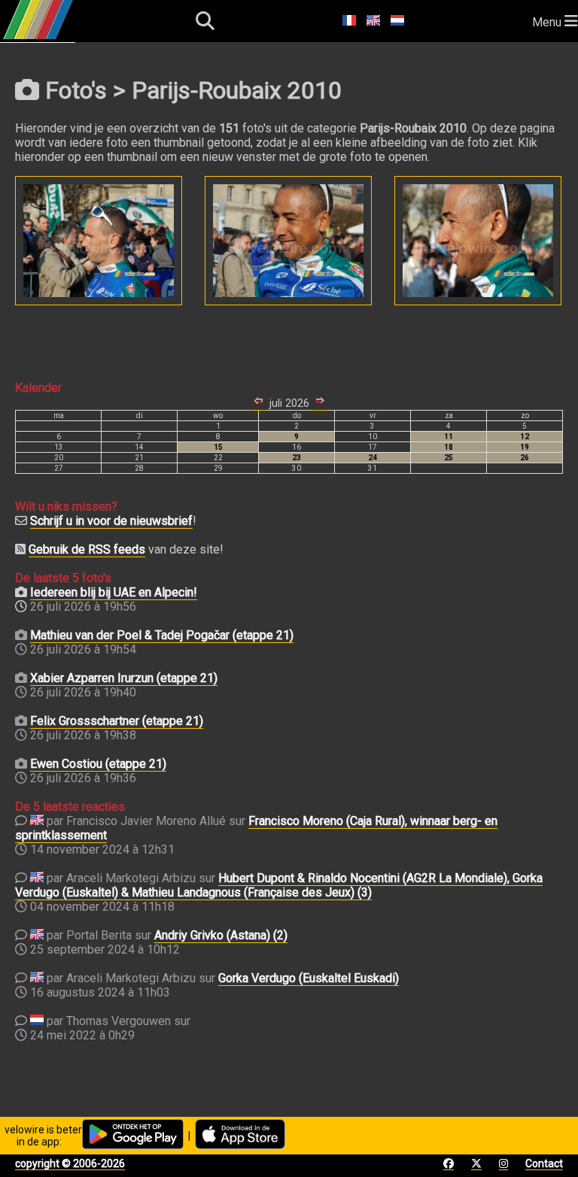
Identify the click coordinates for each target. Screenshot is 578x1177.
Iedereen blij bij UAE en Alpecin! (113, 592)
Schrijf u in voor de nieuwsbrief (111, 521)
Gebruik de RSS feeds (87, 549)
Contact (544, 1163)
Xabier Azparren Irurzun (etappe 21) (124, 678)
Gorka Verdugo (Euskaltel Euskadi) (308, 978)
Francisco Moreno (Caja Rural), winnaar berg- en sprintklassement (256, 828)
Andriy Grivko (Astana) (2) (220, 935)
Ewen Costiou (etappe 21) (98, 764)
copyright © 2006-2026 (70, 1163)
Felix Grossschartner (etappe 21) (116, 721)
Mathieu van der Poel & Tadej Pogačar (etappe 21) (162, 635)
